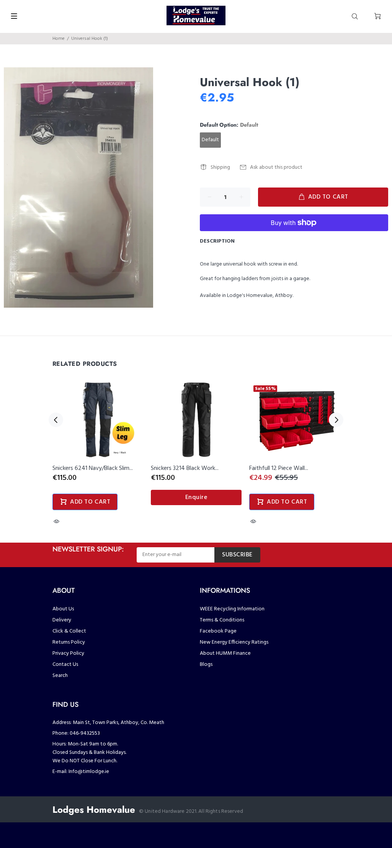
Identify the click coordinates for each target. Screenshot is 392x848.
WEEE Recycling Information (232, 609)
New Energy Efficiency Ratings (234, 642)
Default (210, 139)
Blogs (206, 664)
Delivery (61, 620)
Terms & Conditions (222, 620)
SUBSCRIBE (237, 555)
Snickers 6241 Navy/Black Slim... (92, 468)
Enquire (196, 497)
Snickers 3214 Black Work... (185, 468)
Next (336, 420)
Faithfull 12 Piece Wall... (278, 468)
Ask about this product (276, 167)
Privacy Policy (68, 653)
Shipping (220, 167)
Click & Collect (69, 631)
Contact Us (65, 664)
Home (58, 38)
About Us (63, 609)
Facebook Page (218, 631)
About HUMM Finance (225, 653)
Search (60, 675)
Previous (56, 420)
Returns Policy (68, 642)
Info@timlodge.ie (89, 771)
